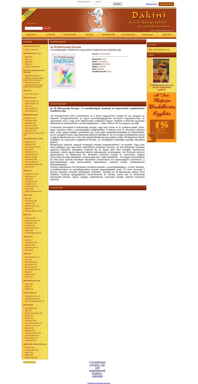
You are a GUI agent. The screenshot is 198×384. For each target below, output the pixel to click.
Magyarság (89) (31, 157)
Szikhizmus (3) (30, 176)
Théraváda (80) (31, 121)
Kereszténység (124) (33, 147)
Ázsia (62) (27, 254)
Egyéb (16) (29, 289)
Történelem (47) (31, 242)
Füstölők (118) (29, 98)
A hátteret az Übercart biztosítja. (99, 383)
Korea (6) (28, 259)
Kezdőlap (31, 35)
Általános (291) (30, 118)
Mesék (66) (29, 328)
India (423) (27, 170)
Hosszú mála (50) (31, 350)
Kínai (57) (28, 286)
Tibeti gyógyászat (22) (33, 211)
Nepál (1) (28, 272)
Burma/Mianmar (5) (32, 257)
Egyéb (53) (29, 250)
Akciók (89, 35)
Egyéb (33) (29, 318)
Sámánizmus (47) (31, 154)
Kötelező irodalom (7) (33, 76)
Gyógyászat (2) (30, 293)
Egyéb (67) (29, 208)
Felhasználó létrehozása (166, 4)
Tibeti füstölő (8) (31, 108)
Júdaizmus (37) (31, 152)
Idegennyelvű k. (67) (32, 53)
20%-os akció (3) (31, 50)
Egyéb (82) (29, 189)
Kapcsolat (147, 35)
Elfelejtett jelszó (151, 4)
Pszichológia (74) (31, 338)
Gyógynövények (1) (32, 296)
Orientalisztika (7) (31, 262)
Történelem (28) (31, 201)
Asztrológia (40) (31, 308)
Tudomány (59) (31, 340)
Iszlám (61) (29, 149)
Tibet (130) (27, 195)
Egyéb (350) (29, 167)
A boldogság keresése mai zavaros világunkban (161, 86)
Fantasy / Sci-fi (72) (32, 325)
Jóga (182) (29, 179)
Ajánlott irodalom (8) (32, 82)
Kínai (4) (28, 59)
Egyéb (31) (29, 352)
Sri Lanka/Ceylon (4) (32, 269)
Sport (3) (28, 311)
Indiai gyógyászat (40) (33, 191)
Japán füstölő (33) (32, 103)
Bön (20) (28, 198)
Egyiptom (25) (30, 142)
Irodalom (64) (30, 245)
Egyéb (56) (29, 230)
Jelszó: (98, 1)
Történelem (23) (31, 181)
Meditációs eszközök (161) (34, 344)
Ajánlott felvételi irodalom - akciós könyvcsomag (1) (33, 86)
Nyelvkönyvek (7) (31, 186)
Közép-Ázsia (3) (31, 267)
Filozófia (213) (30, 144)
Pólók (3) (27, 90)
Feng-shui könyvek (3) (33, 323)
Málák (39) (29, 355)
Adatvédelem (128, 35)
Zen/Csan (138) (31, 126)
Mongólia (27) (30, 274)
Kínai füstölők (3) (31, 111)
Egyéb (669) (28, 305)
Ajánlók (50, 35)
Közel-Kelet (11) (31, 264)
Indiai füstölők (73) (32, 101)
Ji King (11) (29, 316)
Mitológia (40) (30, 330)
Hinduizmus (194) (31, 174)
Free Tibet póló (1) (32, 94)
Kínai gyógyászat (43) (33, 233)
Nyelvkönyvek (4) (31, 247)
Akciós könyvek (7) (31, 46)
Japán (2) (28, 62)
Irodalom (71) (30, 225)
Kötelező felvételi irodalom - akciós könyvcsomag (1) (34, 79)
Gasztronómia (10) (32, 335)
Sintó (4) (28, 240)
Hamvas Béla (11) (31, 162)
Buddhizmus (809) (30, 115)
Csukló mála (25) (31, 357)
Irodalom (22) (30, 203)
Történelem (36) (31, 159)
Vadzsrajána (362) (32, 128)
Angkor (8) (29, 277)
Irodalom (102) (30, 184)
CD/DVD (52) (30, 347)
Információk (108, 35)
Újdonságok (70, 35)
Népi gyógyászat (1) (32, 299)
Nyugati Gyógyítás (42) (34, 313)
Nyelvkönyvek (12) (32, 206)
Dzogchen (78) (30, 130)
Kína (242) (27, 214)
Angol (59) (29, 57)
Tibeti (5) (28, 64)
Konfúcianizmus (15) (32, 220)
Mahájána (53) (30, 123)
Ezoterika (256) (31, 321)
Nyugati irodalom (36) (33, 333)
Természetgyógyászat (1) (34, 301)
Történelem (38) (31, 223)
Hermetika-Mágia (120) (33, 164)
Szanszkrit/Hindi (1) (32, 67)
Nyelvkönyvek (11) (32, 228)
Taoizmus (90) (30, 218)
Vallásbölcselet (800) (33, 139)
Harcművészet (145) (31, 281)
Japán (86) (29, 284)
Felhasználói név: (84, 1)
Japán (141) (28, 237)
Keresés (166, 35)
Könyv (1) (28, 106)
